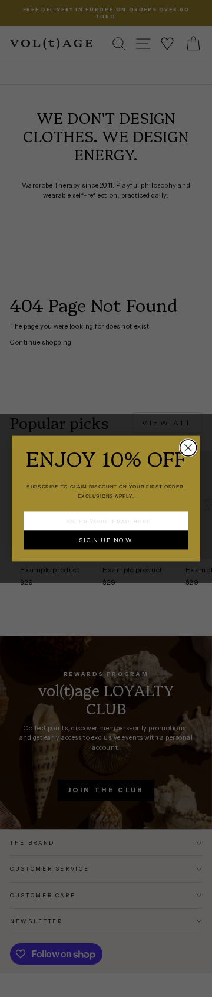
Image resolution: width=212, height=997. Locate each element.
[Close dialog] (188, 448)
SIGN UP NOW (105, 539)
